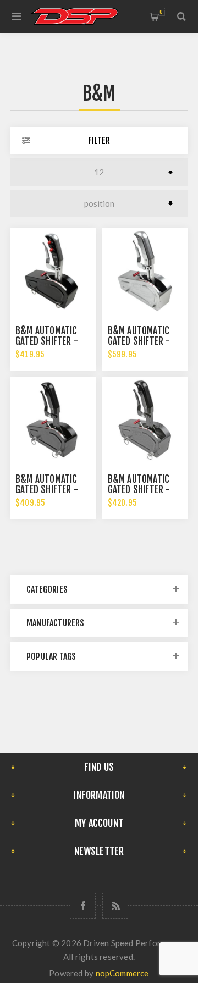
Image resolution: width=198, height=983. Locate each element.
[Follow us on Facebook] (83, 906)
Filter (99, 140)
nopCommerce (122, 973)
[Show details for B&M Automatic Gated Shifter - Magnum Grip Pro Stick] (145, 271)
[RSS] (115, 906)
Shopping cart (161, 12)
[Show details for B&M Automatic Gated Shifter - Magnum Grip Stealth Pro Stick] (53, 420)
